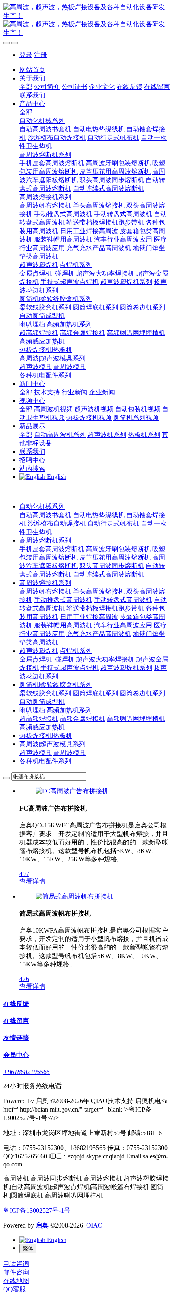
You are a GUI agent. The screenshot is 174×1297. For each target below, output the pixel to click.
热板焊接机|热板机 (45, 735)
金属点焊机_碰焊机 (46, 659)
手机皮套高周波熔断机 (51, 548)
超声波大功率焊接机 (105, 659)
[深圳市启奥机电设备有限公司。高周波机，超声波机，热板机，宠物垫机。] (87, 20)
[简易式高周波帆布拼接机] (74, 896)
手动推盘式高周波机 (63, 599)
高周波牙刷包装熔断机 (118, 548)
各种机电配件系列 (45, 761)
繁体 (28, 1248)
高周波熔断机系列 (45, 540)
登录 (25, 54)
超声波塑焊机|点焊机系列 (55, 650)
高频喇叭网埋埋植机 (136, 718)
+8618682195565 (26, 1071)
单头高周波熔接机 (99, 591)
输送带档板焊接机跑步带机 (105, 608)
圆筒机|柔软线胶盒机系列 (55, 684)
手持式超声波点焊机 (69, 667)
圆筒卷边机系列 (142, 693)
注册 (40, 54)
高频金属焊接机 (82, 718)
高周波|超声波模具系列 (52, 744)
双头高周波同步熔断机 (111, 565)
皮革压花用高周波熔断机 (115, 557)
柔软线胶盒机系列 (45, 693)
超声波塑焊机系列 (126, 667)
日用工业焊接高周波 (89, 616)
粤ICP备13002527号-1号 (36, 1210)
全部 (25, 86)
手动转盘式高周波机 (123, 599)
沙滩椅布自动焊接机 (57, 523)
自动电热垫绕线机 (99, 515)
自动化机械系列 (42, 506)
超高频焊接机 (38, 718)
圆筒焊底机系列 (95, 693)
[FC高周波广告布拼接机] (72, 790)
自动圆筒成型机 (42, 701)
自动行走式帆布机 (113, 523)
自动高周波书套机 (45, 515)
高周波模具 (69, 752)
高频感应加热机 (42, 727)
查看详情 (32, 881)
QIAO (94, 1225)
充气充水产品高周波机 (98, 633)
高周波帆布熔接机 (45, 591)
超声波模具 (35, 752)
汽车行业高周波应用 (123, 625)
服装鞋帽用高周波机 (63, 625)
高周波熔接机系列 (45, 582)
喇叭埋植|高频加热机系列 (55, 710)
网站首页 (32, 69)
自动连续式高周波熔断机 (108, 574)
